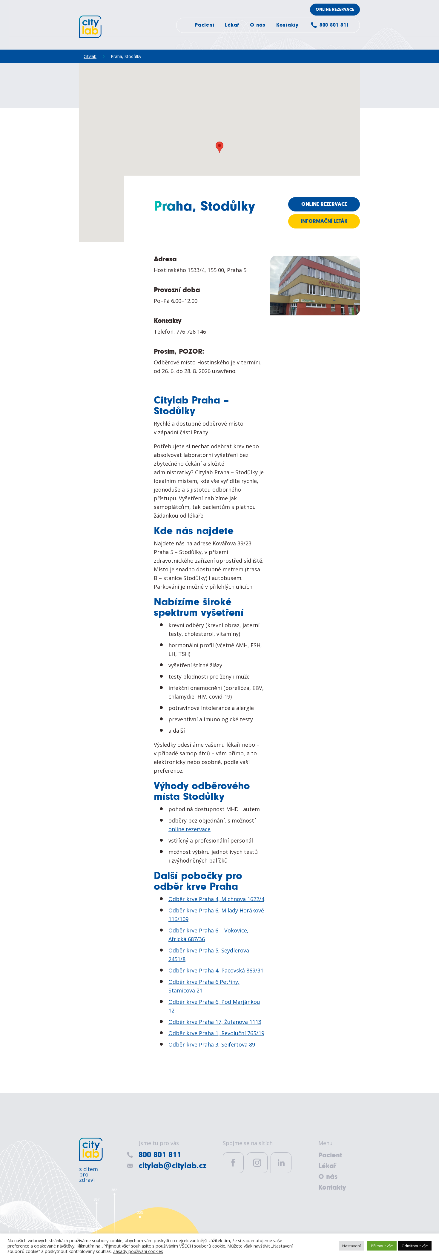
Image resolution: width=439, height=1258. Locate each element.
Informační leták (324, 221)
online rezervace (189, 829)
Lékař (232, 25)
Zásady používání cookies (138, 1251)
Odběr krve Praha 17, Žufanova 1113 (214, 1021)
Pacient (204, 25)
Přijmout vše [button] (382, 1245)
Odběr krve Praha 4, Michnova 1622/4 (216, 899)
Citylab (90, 27)
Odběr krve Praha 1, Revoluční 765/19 (216, 1033)
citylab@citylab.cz (172, 1166)
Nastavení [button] (351, 1245)
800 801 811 (334, 25)
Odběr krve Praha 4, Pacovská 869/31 (215, 970)
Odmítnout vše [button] (415, 1245)
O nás (257, 25)
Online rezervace (335, 9)
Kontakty (287, 25)
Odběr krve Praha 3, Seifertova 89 (211, 1044)
